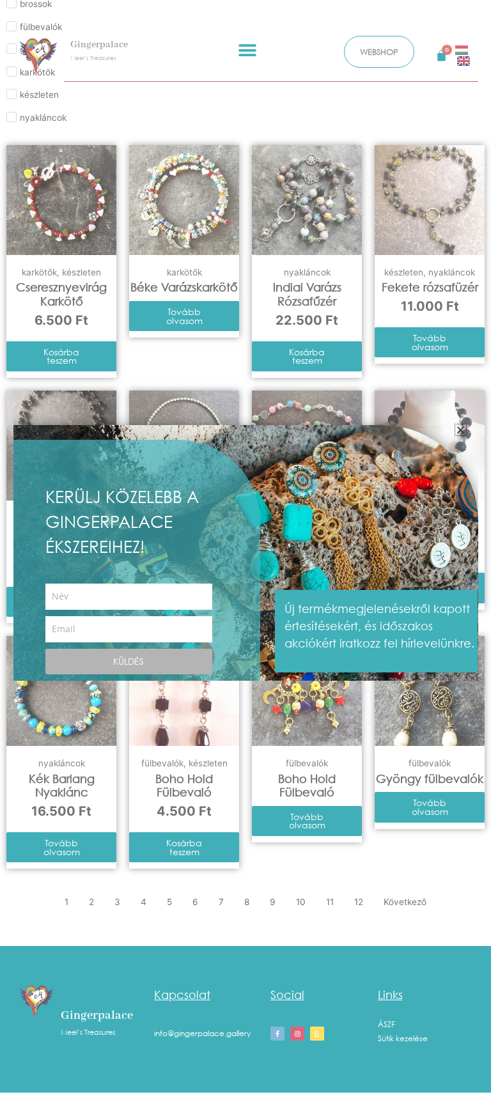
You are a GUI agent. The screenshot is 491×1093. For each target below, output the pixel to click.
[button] (460, 430)
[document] (245, 546)
